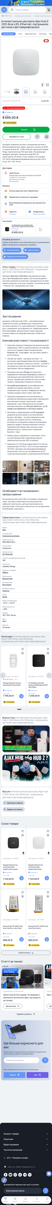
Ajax (4, 530)
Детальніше (11, 1006)
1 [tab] (19, 709)
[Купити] (21, 696)
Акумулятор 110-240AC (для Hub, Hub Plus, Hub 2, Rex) (13, 927)
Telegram (13, 1075)
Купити (24, 129)
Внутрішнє (6, 584)
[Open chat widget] (49, 1173)
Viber (36, 1075)
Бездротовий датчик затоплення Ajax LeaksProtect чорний (10, 867)
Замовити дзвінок (13, 250)
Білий (4, 597)
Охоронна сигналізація (23, 16)
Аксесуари (43, 34)
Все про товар (8, 34)
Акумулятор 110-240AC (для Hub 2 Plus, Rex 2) (38, 927)
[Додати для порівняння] (22, 653)
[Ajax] (45, 101)
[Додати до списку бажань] (22, 649)
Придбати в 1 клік (16, 137)
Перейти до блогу (24, 1014)
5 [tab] (27, 709)
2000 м (5, 572)
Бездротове (7, 578)
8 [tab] (32, 709)
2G (3, 554)
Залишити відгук (15, 803)
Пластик (5, 591)
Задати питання (33, 250)
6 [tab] (29, 709)
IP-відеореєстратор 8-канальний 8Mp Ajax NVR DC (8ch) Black (38, 685)
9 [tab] (34, 709)
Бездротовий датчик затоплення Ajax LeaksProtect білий (35, 867)
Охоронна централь (10, 536)
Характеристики (30, 34)
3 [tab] (24, 709)
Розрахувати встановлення (16, 257)
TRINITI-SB (7, 16)
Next (49, 675)
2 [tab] (22, 709)
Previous (3, 675)
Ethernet (9, 554)
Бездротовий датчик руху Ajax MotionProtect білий (12, 684)
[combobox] (27, 10)
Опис (20, 34)
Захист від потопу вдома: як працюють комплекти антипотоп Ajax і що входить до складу (22, 997)
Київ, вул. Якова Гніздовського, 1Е (21, 1167)
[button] (37, 137)
